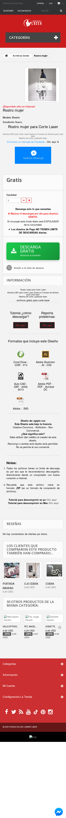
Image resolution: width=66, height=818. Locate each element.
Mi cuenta (9, 686)
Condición (8, 122)
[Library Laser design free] (33, 736)
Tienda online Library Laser (23, 727)
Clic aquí (21, 325)
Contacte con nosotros (13, 3)
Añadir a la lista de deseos (28, 268)
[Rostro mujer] (42, 84)
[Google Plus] (35, 712)
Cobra (49, 583)
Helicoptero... (11, 626)
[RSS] (21, 711)
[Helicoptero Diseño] (12, 618)
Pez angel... (30, 626)
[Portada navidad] (12, 570)
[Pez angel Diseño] (33, 618)
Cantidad (11, 195)
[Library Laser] (33, 23)
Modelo (7, 117)
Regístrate (8, 11)
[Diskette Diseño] (54, 618)
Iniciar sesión (24, 11)
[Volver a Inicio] (6, 55)
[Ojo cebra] (33, 570)
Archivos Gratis (21, 55)
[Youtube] (28, 711)
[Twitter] (13, 711)
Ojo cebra (31, 583)
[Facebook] (6, 711)
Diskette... (51, 626)
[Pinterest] (43, 711)
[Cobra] (54, 570)
